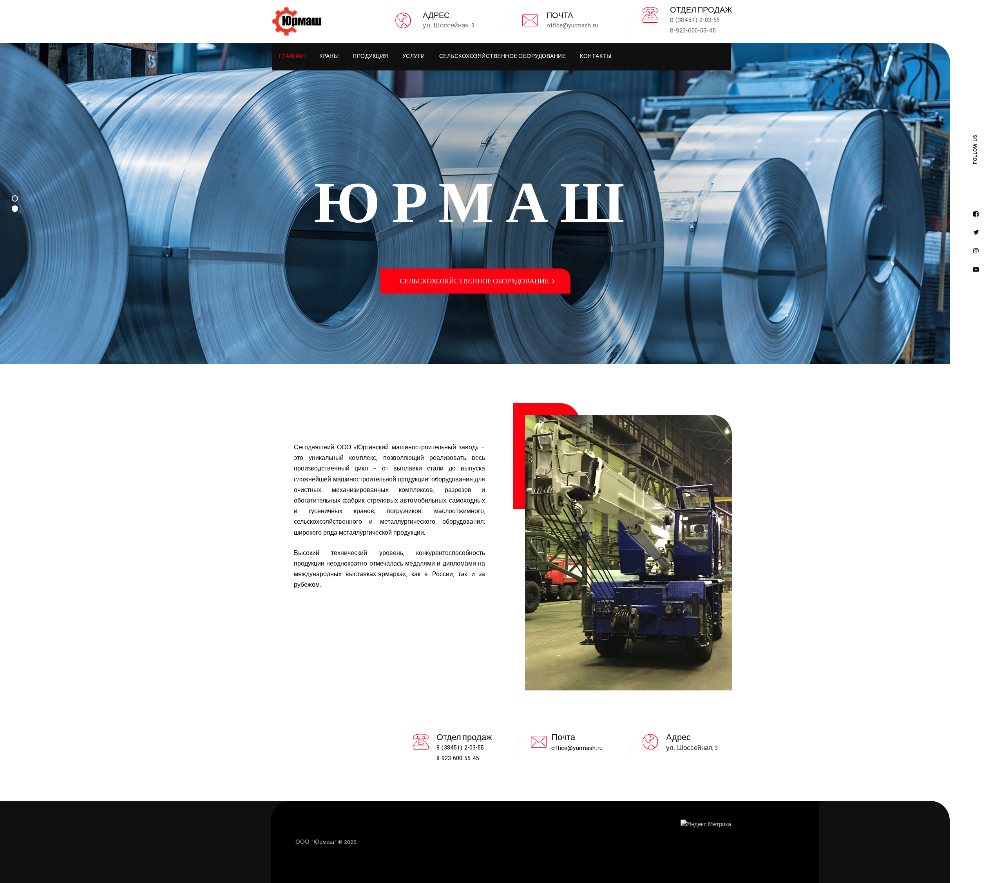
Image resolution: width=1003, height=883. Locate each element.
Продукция (370, 57)
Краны (329, 57)
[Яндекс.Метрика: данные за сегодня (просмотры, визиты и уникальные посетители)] (706, 825)
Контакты (595, 57)
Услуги (413, 57)
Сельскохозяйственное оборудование (502, 57)
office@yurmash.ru (577, 748)
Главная (292, 57)
